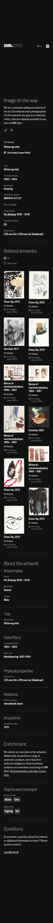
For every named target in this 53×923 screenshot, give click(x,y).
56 (5, 224)
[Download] (6, 130)
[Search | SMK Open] (13, 46)
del (17, 811)
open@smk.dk (11, 852)
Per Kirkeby (10, 214)
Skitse (8, 799)
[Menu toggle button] (47, 46)
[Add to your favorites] (12, 130)
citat (16, 799)
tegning (9, 811)
